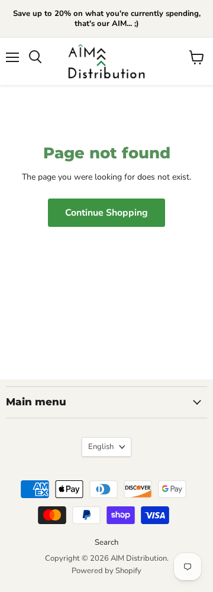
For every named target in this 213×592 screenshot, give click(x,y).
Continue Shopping (106, 212)
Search (106, 542)
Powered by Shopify (106, 570)
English (101, 446)
